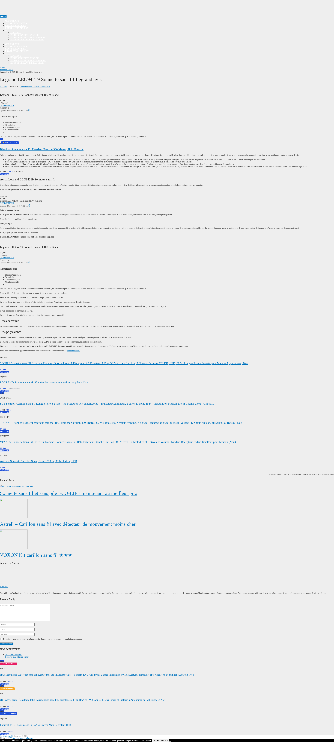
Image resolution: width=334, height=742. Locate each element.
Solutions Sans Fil (6, 736)
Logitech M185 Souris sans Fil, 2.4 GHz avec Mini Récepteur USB (35, 724)
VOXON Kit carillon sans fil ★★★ (36, 555)
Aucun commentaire (41, 87)
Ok (154, 741)
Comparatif (12, 21)
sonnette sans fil (73, 351)
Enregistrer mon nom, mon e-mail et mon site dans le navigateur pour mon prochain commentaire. (43, 639)
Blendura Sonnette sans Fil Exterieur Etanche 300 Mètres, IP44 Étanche (42, 149)
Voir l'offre (4, 174)
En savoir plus (162, 741)
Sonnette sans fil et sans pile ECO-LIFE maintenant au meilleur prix (68, 493)
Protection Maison (17, 28)
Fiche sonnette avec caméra (28, 37)
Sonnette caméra (16, 23)
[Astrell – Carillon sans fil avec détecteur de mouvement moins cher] (167, 509)
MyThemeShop (13, 738)
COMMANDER (7, 105)
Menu (3, 16)
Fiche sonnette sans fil (24, 35)
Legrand (15, 33)
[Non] (170, 741)
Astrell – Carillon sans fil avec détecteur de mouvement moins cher (68, 524)
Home (2, 67)
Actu (8, 30)
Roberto (3, 87)
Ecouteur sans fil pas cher (27, 40)
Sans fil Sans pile (15, 25)
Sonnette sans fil (6, 70)
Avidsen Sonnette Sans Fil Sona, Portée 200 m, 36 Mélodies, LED (38, 461)
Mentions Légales (26, 738)
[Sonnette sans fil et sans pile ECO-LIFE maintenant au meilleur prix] (167, 486)
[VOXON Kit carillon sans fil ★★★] (167, 539)
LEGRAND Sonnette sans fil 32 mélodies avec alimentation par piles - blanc (44, 382)
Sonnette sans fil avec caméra (17, 657)
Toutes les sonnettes (13, 654)
